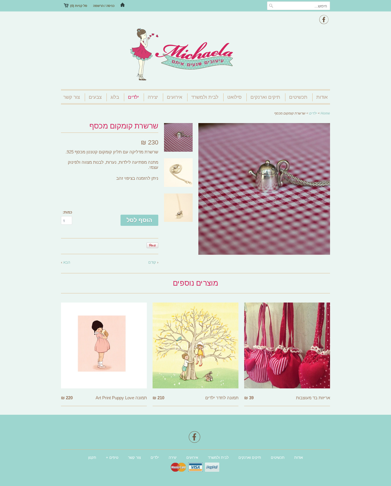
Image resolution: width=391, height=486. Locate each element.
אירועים (174, 97)
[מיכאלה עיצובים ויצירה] (195, 55)
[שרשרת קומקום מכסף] (264, 253)
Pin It (152, 245)
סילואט (234, 97)
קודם (152, 262)
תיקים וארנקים (265, 97)
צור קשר (71, 97)
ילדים (133, 97)
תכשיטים (298, 97)
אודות (322, 97)
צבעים (95, 97)
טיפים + (112, 457)
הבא (66, 262)
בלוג (114, 97)
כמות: (67, 212)
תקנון (92, 457)
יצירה (153, 97)
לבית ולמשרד (204, 97)
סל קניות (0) (78, 5)
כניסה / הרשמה (103, 5)
